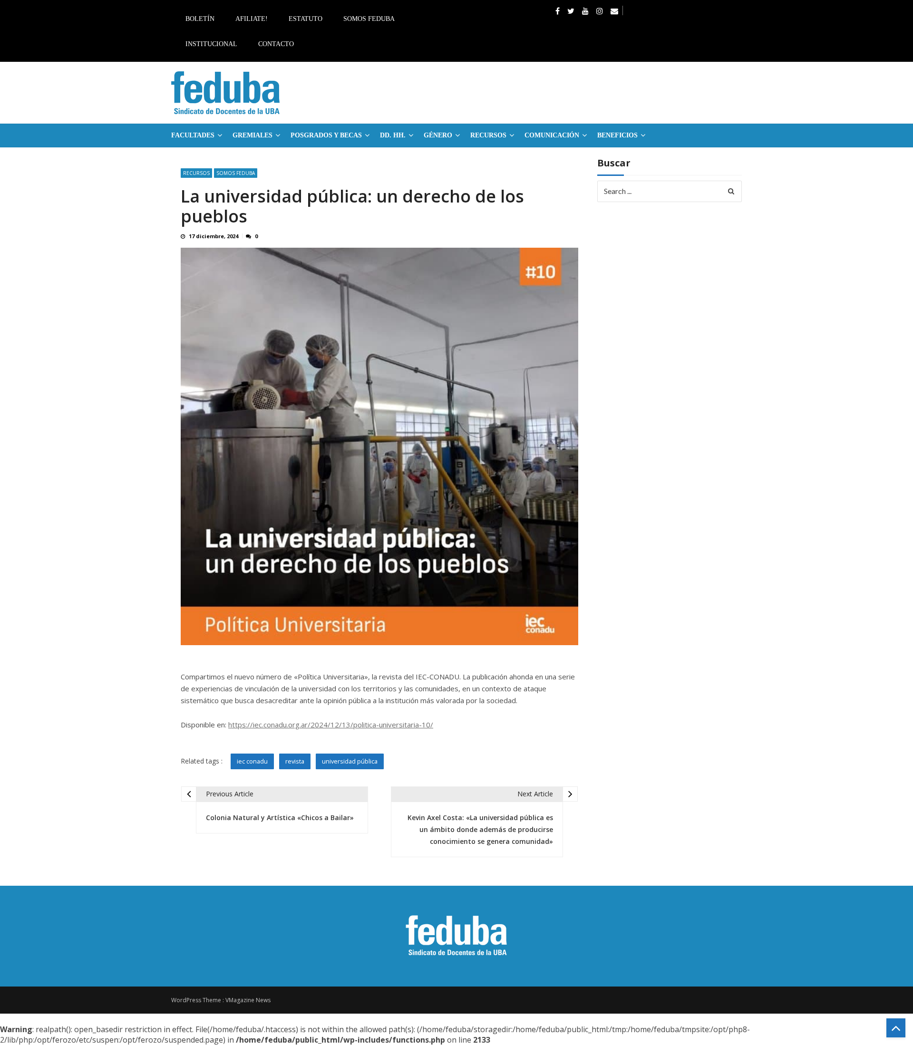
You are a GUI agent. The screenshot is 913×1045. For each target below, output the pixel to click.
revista (294, 761)
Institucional (211, 44)
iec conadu (252, 761)
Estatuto (305, 18)
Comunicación (551, 135)
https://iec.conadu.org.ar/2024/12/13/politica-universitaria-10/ (330, 724)
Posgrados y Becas (326, 135)
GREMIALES (252, 135)
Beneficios (617, 135)
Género (438, 135)
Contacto (276, 44)
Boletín (199, 18)
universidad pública (350, 761)
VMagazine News (248, 1000)
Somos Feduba (369, 18)
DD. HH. (393, 135)
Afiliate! (251, 18)
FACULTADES (192, 135)
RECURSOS (488, 135)
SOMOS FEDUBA (235, 173)
